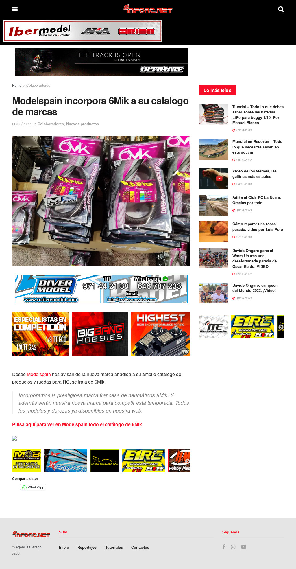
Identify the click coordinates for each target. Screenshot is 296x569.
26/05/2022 (21, 123)
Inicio (64, 547)
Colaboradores (38, 85)
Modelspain (39, 374)
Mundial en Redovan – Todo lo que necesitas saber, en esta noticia (257, 146)
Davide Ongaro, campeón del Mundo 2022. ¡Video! (255, 287)
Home (17, 85)
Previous (8, 462)
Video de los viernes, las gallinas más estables (254, 173)
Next (187, 462)
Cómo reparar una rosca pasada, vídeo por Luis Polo (257, 226)
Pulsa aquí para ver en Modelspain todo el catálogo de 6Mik (77, 424)
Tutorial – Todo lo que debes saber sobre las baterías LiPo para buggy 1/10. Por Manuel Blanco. (258, 114)
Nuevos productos (82, 123)
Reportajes (87, 547)
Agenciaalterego (29, 546)
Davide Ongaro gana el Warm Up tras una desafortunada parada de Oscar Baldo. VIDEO (254, 258)
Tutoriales (114, 547)
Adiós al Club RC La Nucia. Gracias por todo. (256, 200)
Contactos (140, 547)
